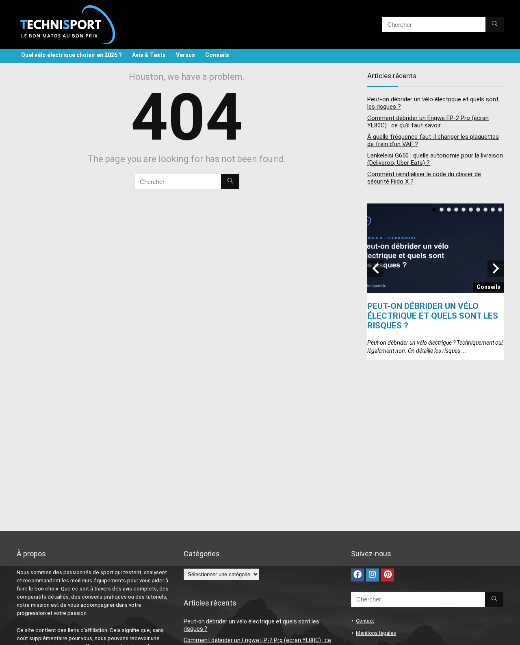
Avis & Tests (149, 55)
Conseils (217, 55)
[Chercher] (494, 24)
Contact (365, 621)
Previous (375, 268)
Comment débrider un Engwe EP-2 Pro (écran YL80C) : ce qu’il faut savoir (428, 121)
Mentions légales (376, 633)
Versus (185, 55)
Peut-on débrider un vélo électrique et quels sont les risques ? (432, 315)
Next (496, 268)
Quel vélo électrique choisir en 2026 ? (71, 55)
